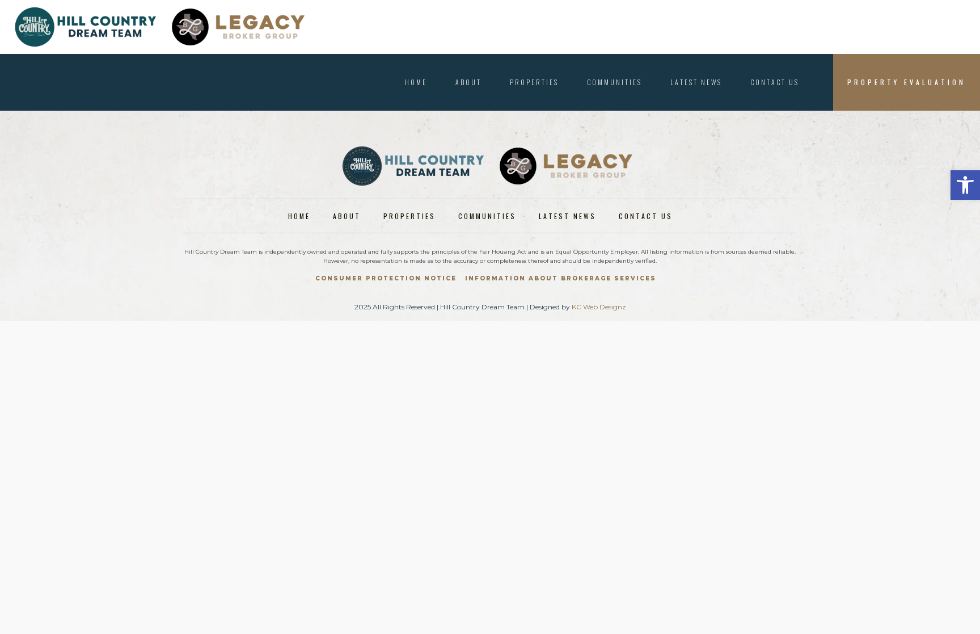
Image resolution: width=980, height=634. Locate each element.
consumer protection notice (386, 278)
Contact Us (774, 82)
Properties (534, 82)
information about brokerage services (560, 278)
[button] (965, 185)
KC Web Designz (599, 307)
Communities (614, 82)
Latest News (696, 82)
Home (416, 82)
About (468, 82)
